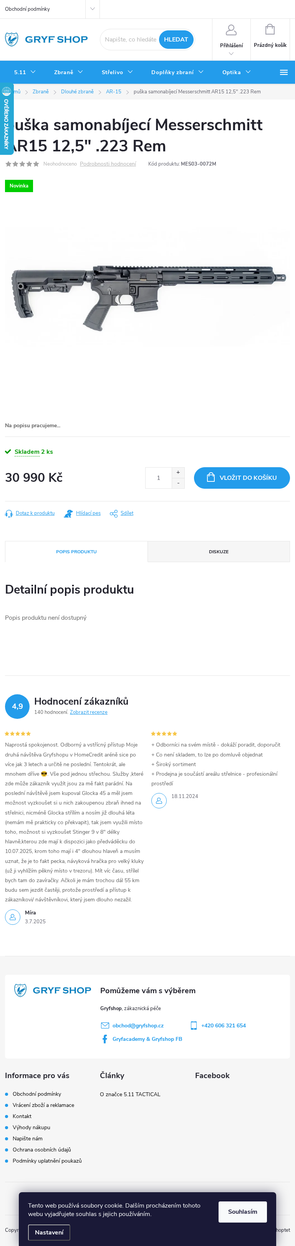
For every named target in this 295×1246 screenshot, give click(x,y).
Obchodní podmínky (27, 9)
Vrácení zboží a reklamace (43, 1105)
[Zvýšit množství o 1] (178, 473)
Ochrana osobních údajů (42, 1149)
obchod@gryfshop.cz (138, 1025)
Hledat (176, 39)
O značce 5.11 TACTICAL (130, 1094)
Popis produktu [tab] (76, 552)
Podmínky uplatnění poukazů (47, 1161)
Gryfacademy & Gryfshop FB (147, 1039)
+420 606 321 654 (223, 1025)
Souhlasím (242, 1212)
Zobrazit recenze (89, 712)
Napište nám (28, 1138)
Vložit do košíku (248, 478)
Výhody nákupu (31, 1127)
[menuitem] (25, 73)
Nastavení (49, 1232)
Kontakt (22, 1116)
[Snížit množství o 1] (178, 483)
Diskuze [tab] (219, 552)
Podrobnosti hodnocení (108, 164)
